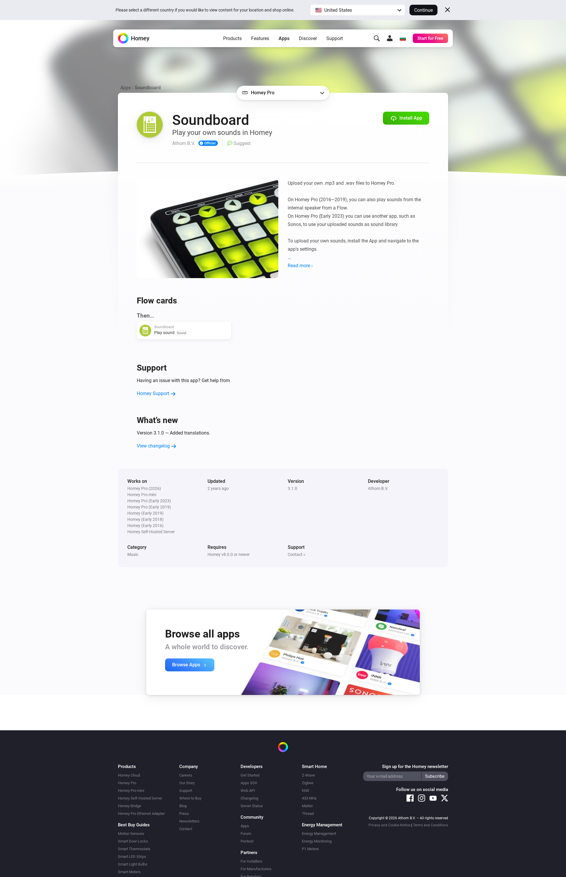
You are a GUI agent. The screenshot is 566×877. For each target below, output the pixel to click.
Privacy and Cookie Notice (389, 825)
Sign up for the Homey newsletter (415, 766)
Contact (185, 829)
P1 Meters (310, 849)
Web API (248, 790)
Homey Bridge (129, 806)
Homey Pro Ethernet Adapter (141, 813)
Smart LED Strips (132, 856)
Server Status (252, 806)
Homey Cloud (129, 775)
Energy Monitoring (317, 841)
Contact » (296, 554)
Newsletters (189, 821)
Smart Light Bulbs (132, 864)
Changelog (249, 798)
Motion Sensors (131, 833)
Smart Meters (129, 872)
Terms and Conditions (430, 825)
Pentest (247, 841)
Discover (308, 38)
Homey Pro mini (131, 790)
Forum (246, 833)
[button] (357, 10)
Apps (284, 38)
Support (334, 38)
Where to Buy (190, 798)
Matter (307, 806)
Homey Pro (127, 783)
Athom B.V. (378, 488)
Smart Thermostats (134, 849)
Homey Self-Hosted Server (140, 798)
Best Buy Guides (134, 825)
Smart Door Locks (133, 841)
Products (232, 38)
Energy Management (319, 833)
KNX (305, 790)
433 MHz (309, 798)
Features (260, 38)
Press (184, 813)
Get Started (250, 775)
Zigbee (307, 783)
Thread (308, 813)
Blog (183, 806)
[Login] (389, 38)
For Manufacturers (256, 869)
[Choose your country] (402, 38)
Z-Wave (308, 775)
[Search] (376, 38)
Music (132, 554)
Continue (423, 10)
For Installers (251, 861)
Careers (185, 775)
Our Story (187, 783)
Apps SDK (249, 783)
